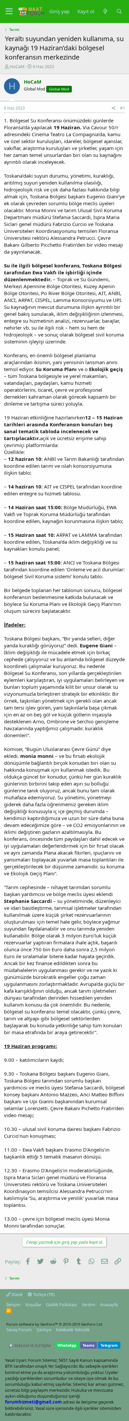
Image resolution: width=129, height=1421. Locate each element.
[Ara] (119, 11)
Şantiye (44, 1330)
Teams (88, 1345)
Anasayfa (109, 1305)
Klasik (17, 1294)
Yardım (88, 1305)
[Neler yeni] (105, 11)
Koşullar (33, 1305)
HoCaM (17, 66)
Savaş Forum (19, 1330)
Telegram (109, 1345)
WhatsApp (67, 1345)
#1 (122, 108)
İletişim (13, 1305)
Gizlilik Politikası (61, 1305)
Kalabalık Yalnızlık (73, 1330)
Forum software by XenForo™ (54, 1324)
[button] (9, 11)
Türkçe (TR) (43, 1294)
